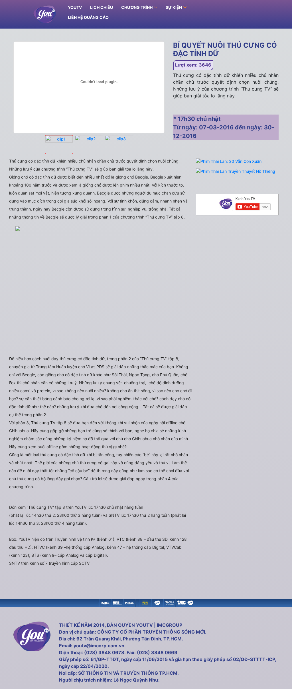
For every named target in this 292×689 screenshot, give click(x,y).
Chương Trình (137, 7)
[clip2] (89, 144)
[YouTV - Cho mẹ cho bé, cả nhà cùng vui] (157, 602)
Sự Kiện (174, 7)
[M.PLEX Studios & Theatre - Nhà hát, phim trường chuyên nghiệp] (129, 602)
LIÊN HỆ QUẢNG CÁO (88, 17)
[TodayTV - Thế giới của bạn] (169, 602)
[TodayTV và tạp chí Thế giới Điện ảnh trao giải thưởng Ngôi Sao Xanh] (145, 602)
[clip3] (119, 144)
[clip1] (59, 144)
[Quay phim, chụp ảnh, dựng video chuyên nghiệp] (105, 602)
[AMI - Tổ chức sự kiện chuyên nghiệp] (117, 602)
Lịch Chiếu (101, 7)
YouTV (75, 7)
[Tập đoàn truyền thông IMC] (181, 602)
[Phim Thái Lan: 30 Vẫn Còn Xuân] (228, 161)
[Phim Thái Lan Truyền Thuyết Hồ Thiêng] (235, 171)
